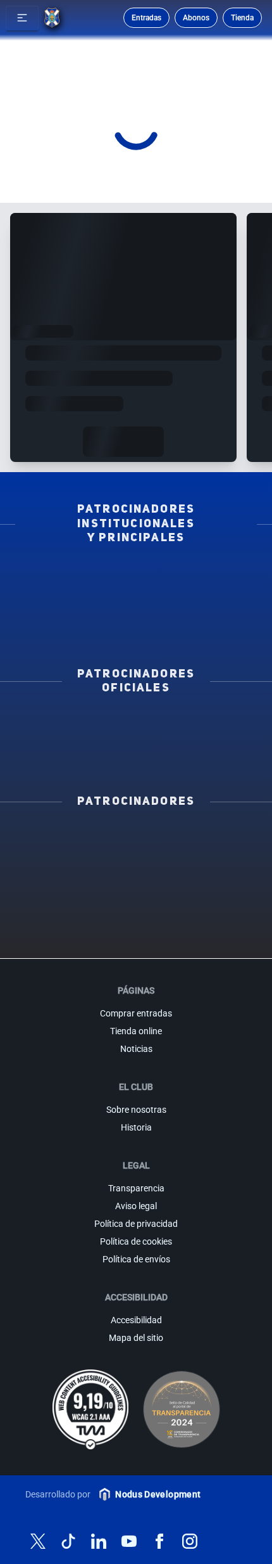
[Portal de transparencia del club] (181, 1409)
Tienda (242, 17)
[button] (22, 17)
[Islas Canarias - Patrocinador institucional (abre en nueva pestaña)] (193, 577)
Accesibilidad (136, 1320)
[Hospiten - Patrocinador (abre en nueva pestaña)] (63, 835)
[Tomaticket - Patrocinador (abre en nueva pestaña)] (173, 936)
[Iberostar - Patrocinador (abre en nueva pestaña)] (63, 916)
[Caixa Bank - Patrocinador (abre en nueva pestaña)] (209, 835)
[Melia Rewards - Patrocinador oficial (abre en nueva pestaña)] (78, 757)
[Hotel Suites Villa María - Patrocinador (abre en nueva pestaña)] (136, 875)
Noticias (136, 1049)
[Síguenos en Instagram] (189, 1541)
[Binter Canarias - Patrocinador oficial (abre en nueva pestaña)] (193, 722)
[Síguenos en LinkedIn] (98, 1541)
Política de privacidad (136, 1224)
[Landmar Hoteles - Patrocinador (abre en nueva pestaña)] (209, 895)
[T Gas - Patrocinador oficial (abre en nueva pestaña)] (78, 739)
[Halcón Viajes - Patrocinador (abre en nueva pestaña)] (209, 875)
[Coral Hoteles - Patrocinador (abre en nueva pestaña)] (209, 916)
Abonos (196, 17)
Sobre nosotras (136, 1110)
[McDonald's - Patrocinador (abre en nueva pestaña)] (209, 855)
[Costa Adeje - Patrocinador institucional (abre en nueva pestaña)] (78, 594)
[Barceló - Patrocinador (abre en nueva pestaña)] (136, 916)
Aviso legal (136, 1206)
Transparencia (136, 1188)
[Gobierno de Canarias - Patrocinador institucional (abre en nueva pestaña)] (193, 594)
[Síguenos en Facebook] (159, 1541)
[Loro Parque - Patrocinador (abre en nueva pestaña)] (63, 855)
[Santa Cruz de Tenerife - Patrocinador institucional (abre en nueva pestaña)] (135, 630)
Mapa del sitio (136, 1338)
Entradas (146, 17)
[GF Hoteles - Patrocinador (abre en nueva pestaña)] (136, 835)
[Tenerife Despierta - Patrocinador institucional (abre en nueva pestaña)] (78, 577)
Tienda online (136, 1031)
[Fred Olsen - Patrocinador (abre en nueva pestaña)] (100, 936)
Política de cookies (136, 1241)
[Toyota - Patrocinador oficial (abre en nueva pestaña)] (193, 757)
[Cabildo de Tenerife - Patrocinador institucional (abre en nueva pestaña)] (193, 612)
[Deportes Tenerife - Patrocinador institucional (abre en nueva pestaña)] (78, 612)
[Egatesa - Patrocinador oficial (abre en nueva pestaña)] (78, 722)
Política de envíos (136, 1259)
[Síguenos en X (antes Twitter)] (38, 1541)
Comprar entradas (136, 1013)
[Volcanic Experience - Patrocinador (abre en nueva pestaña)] (63, 895)
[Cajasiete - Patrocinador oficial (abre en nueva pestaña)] (193, 739)
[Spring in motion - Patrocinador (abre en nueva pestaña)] (136, 895)
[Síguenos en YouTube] (129, 1541)
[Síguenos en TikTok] (68, 1541)
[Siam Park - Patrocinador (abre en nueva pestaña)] (136, 855)
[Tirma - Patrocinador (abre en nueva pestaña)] (63, 875)
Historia (136, 1127)
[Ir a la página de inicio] (51, 18)
